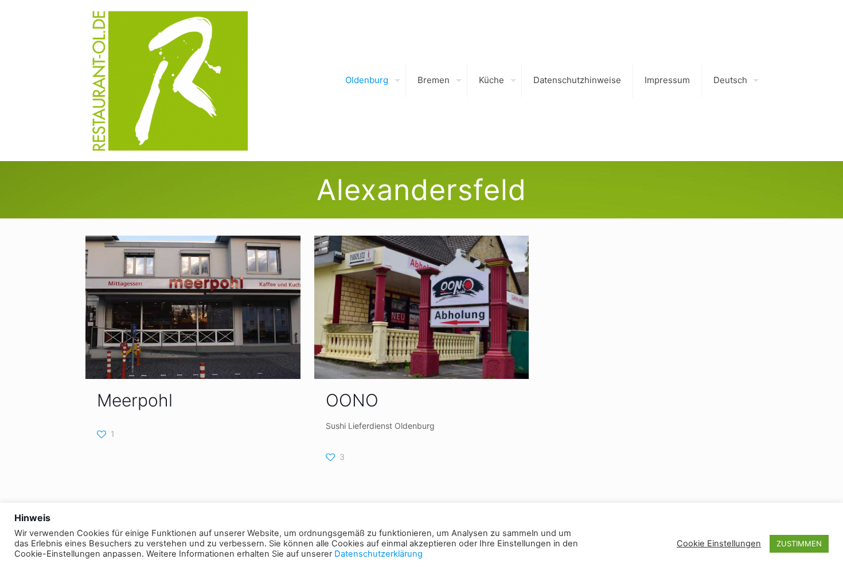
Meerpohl (135, 400)
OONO (352, 400)
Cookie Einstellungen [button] (719, 543)
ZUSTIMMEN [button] (799, 543)
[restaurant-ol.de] (169, 80)
